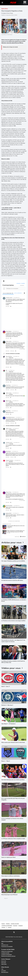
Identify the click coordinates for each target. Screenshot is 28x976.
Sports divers (4, 8)
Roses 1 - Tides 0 (5, 761)
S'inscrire (23, 283)
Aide (2, 943)
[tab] (8, 293)
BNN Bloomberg (4, 972)
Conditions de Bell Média (7, 925)
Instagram (20, 925)
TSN (2, 969)
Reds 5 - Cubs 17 (5, 686)
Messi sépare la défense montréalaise (10, 876)
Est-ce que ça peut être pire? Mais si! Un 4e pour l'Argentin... (13, 799)
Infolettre (8, 923)
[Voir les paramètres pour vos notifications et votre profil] (3, 281)
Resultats (24, 3)
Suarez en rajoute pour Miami (8, 857)
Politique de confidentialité (7, 951)
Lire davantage (22, 348)
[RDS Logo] (13, 2)
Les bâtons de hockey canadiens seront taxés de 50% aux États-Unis (13, 661)
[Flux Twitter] (14, 932)
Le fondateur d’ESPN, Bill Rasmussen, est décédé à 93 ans (13, 600)
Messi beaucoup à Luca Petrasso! (9, 894)
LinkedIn (9, 927)
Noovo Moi (3, 962)
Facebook (15, 925)
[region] (14, 410)
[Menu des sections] (2, 2)
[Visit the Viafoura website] (23, 536)
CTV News (3, 970)
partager (19, 306)
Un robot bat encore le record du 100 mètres (12, 580)
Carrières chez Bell (15, 923)
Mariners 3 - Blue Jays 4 (7, 705)
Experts (3, 923)
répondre (7, 306)
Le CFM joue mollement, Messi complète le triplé (13, 838)
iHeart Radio (4, 964)
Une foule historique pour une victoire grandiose (13, 779)
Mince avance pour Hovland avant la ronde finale (13, 742)
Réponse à (9, 357)
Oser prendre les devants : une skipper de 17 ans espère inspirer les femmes (13, 640)
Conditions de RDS (5, 952)
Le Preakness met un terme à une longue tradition (13, 620)
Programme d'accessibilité (7, 946)
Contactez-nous (4, 944)
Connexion (18, 283)
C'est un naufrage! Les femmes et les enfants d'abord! (12, 819)
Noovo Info (3, 960)
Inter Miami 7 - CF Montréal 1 (8, 724)
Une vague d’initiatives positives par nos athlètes (13, 561)
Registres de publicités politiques (8, 956)
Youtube (3, 927)
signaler (23, 306)
